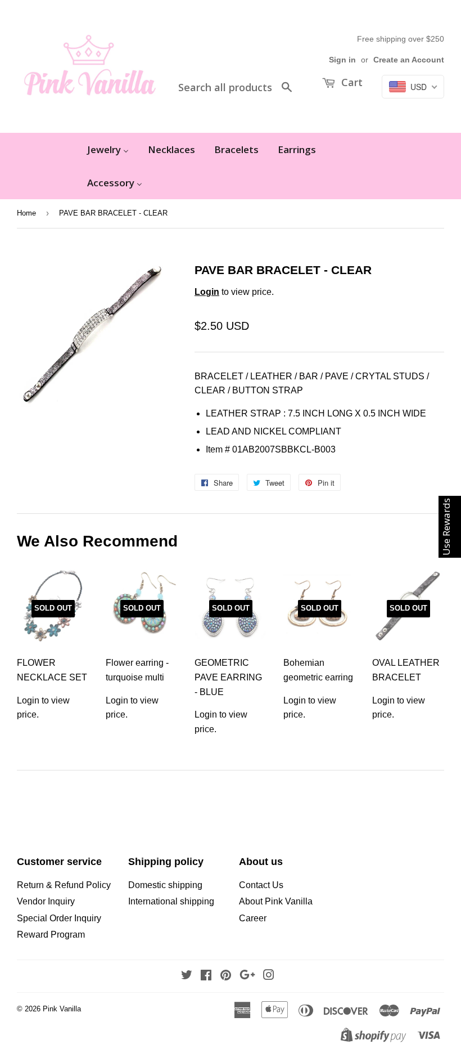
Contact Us (261, 885)
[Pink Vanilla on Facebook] (206, 976)
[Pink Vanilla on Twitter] (186, 976)
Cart (350, 82)
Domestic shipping (165, 885)
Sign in (342, 60)
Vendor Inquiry (46, 901)
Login (207, 292)
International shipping (171, 901)
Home (26, 213)
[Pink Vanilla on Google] (247, 976)
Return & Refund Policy (64, 885)
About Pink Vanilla (276, 901)
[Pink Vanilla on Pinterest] (226, 976)
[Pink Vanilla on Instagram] (268, 976)
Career (252, 918)
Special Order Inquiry (59, 918)
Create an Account (408, 60)
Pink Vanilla (62, 1009)
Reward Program (51, 934)
